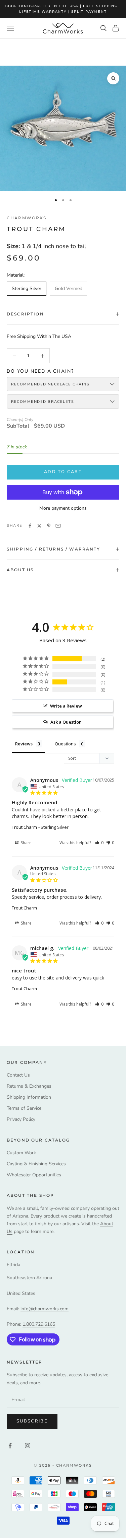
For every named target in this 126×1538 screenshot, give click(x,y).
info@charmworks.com (44, 1309)
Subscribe (32, 1421)
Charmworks (27, 217)
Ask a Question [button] (66, 722)
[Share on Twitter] (39, 525)
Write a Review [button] (66, 706)
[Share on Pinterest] (48, 525)
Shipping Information (29, 1097)
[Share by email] (58, 525)
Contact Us (18, 1075)
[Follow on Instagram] (27, 1445)
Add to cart (63, 472)
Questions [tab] (65, 744)
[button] (99, 843)
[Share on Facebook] (30, 525)
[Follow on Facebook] (10, 1445)
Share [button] (26, 843)
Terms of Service (24, 1108)
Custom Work (21, 1153)
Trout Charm (24, 827)
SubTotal (18, 426)
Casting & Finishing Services (36, 1164)
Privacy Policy (21, 1119)
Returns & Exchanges (29, 1086)
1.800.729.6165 (39, 1324)
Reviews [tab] (24, 744)
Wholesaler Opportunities (34, 1175)
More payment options (63, 508)
